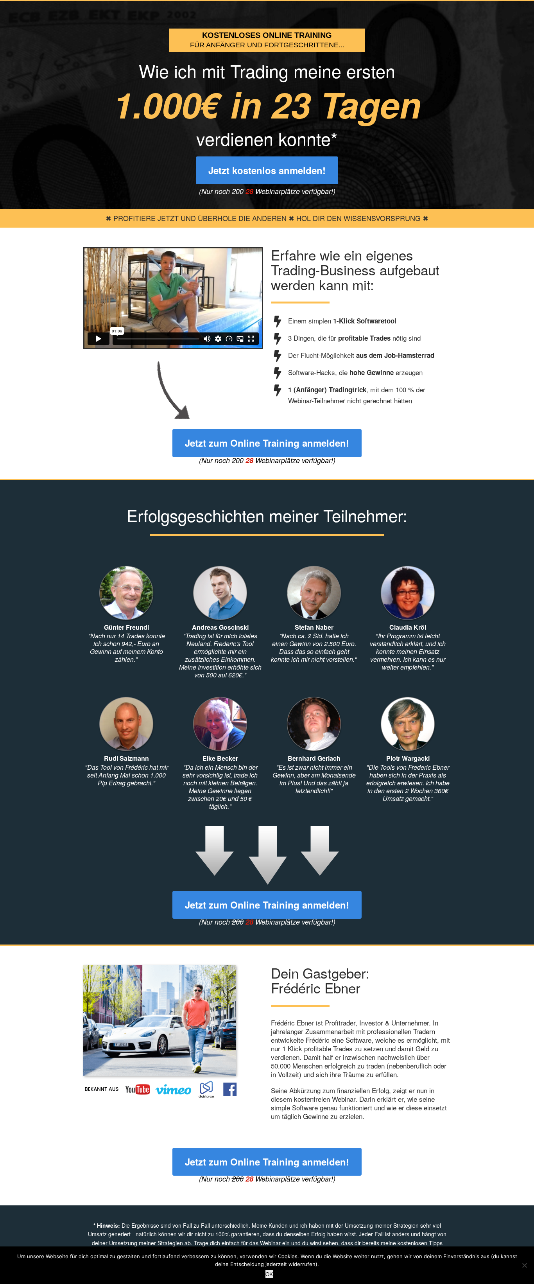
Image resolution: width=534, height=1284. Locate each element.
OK (269, 1274)
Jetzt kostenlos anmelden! (267, 170)
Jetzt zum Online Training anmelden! (267, 442)
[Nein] (524, 1265)
